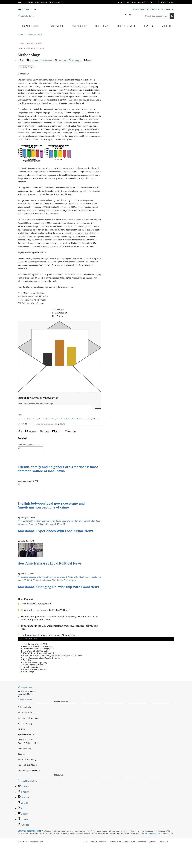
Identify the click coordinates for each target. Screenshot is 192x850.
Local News (22, 419)
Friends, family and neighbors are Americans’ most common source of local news (58, 469)
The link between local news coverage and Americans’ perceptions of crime (51, 505)
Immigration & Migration (28, 718)
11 (61, 312)
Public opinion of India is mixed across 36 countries (48, 635)
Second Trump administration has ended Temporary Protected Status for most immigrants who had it (59, 618)
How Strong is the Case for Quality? (38, 648)
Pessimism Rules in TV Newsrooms (38, 646)
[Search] (172, 16)
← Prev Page (57, 309)
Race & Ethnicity (25, 723)
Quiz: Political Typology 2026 (36, 603)
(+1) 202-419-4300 (25, 699)
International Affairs (26, 712)
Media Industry (32, 419)
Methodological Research (29, 770)
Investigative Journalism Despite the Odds (41, 658)
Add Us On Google (26, 67)
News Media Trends (64, 419)
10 (58, 312)
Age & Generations (26, 734)
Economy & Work (25, 748)
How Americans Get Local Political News (50, 563)
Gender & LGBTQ (25, 739)
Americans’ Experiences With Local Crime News (55, 531)
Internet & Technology (27, 759)
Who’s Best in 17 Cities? (33, 664)
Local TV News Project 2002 (31, 49)
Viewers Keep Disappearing (35, 662)
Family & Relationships (28, 743)
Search (128, 14)
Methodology (28, 671)
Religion (21, 728)
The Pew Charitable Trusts (150, 833)
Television (96, 419)
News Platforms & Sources (81, 419)
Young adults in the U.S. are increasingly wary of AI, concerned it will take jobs (59, 627)
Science (21, 754)
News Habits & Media (27, 764)
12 (63, 312)
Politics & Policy (24, 707)
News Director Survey (32, 667)
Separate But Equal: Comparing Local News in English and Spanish (52, 655)
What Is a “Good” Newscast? (35, 669)
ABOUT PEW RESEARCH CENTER (29, 831)
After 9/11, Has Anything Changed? (38, 653)
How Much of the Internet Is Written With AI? (45, 610)
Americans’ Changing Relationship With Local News (58, 587)
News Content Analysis (47, 419)
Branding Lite (29, 660)
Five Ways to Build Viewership (36, 651)
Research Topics (30, 26)
